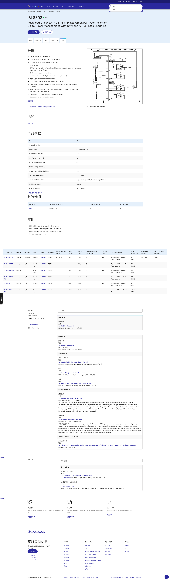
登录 (141, 1)
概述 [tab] (30, 41)
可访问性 (82, 577)
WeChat (33, 558)
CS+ (86, 548)
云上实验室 (88, 566)
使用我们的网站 (68, 577)
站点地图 (89, 577)
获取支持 (30, 517)
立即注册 (32, 551)
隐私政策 (76, 577)
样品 (129, 1)
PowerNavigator (89, 563)
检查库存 (107, 551)
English (127, 545)
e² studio (87, 545)
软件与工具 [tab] (54, 41)
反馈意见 (95, 577)
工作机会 (66, 548)
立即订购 (48, 32)
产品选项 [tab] (38, 41)
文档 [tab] (46, 41)
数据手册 (34, 32)
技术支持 (107, 545)
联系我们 (66, 560)
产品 (29, 11)
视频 (65, 566)
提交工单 (110, 515)
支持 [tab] (63, 41)
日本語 (127, 551)
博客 (65, 563)
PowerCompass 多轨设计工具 (93, 560)
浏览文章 (70, 517)
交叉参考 (87, 569)
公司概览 (66, 545)
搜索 (126, 6)
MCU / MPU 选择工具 (90, 554)
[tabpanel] (85, 512)
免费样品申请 (108, 548)
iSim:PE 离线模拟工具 (90, 557)
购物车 (135, 1)
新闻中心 (66, 554)
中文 (126, 548)
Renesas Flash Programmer (92, 551)
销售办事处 (108, 554)
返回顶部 (167, 578)
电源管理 (33, 11)
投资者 (66, 551)
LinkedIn (33, 560)
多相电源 (39, 11)
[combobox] (126, 10)
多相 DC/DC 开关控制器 (48, 11)
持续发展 (66, 557)
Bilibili (33, 556)
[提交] (111, 10)
